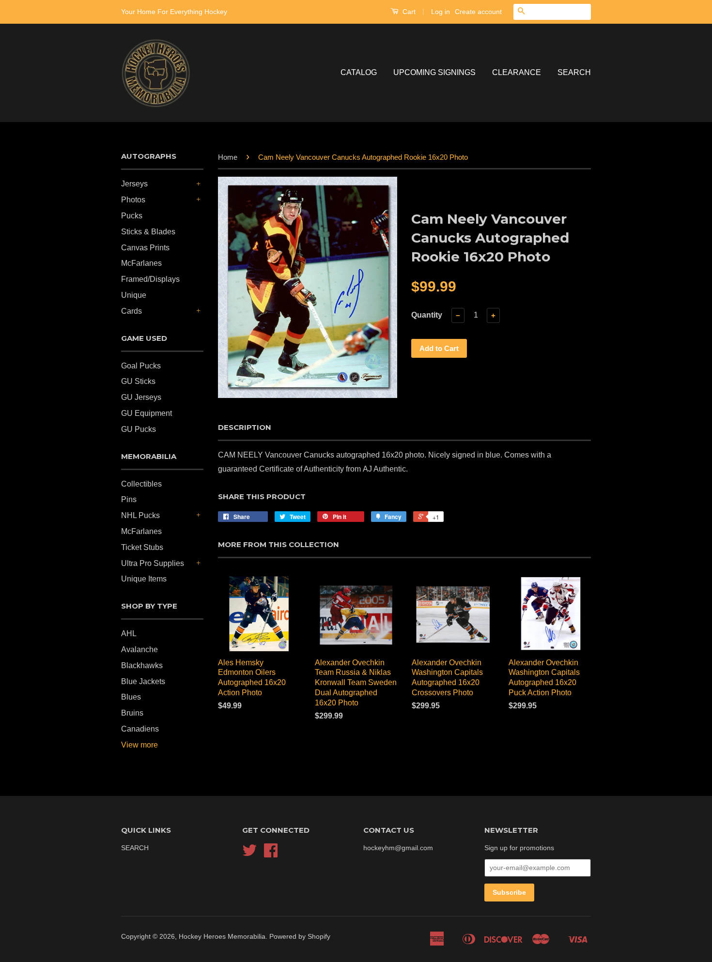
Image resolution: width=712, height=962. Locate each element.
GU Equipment (146, 413)
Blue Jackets (143, 681)
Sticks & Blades (148, 232)
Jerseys (134, 184)
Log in (440, 11)
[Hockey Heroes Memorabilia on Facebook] (270, 853)
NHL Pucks (140, 515)
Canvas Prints (145, 248)
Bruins (132, 713)
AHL (129, 633)
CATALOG (359, 72)
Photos (133, 200)
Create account (478, 11)
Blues (131, 697)
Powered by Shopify (299, 936)
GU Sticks (138, 381)
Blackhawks (142, 665)
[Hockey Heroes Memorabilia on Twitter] (249, 853)
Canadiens (140, 729)
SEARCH (574, 72)
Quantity (426, 315)
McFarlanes (141, 263)
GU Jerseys (141, 397)
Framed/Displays (150, 279)
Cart (408, 11)
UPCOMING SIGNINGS (434, 72)
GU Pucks (138, 429)
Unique (133, 295)
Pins (129, 499)
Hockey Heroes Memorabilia (222, 936)
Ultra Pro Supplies (152, 563)
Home (227, 157)
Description (244, 427)
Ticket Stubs (142, 547)
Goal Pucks (141, 366)
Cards (131, 311)
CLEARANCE (516, 72)
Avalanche (139, 649)
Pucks (131, 216)
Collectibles (141, 484)
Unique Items (144, 579)
